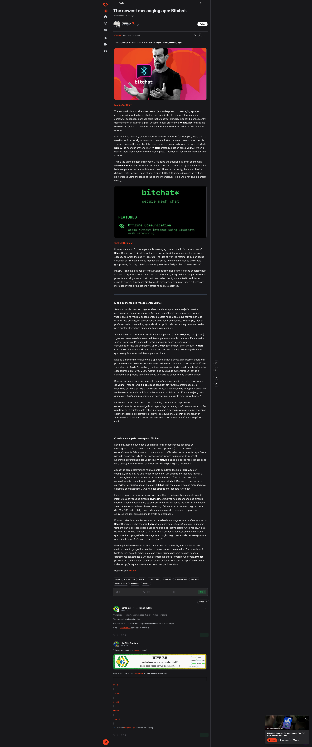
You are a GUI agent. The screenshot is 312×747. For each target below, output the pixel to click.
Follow (202, 24)
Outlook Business (123, 243)
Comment (285, 740)
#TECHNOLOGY (129, 579)
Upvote (273, 740)
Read (297, 740)
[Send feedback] (106, 11)
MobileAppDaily (123, 105)
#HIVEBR (146, 584)
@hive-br (138, 650)
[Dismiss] (306, 718)
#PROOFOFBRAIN (121, 584)
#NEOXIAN (195, 579)
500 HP (116, 711)
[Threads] (106, 17)
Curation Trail (129, 728)
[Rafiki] (106, 30)
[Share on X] (195, 35)
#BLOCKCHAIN (154, 579)
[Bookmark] (174, 592)
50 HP (115, 685)
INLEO (132, 570)
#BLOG (117, 579)
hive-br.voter (138, 673)
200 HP (116, 702)
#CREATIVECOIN (181, 579)
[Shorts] (106, 44)
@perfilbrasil (125, 628)
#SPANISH (167, 579)
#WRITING (135, 584)
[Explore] (106, 23)
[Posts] (106, 38)
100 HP (116, 693)
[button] (106, 742)
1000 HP (116, 719)
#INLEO (141, 579)
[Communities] (106, 51)
